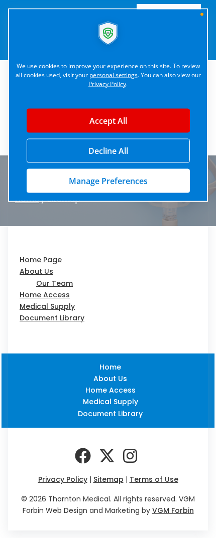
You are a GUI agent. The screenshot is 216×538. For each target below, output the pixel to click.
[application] (108, 269)
